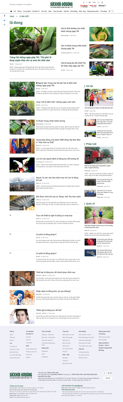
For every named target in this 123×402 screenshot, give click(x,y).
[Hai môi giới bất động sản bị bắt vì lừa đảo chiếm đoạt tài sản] (90, 182)
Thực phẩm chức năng (85, 346)
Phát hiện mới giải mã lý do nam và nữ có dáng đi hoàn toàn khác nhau (99, 226)
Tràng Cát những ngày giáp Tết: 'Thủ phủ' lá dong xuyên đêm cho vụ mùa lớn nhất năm (30, 59)
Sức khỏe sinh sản (84, 355)
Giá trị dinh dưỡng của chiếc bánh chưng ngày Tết (73, 29)
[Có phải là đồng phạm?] (22, 240)
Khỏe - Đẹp (82, 11)
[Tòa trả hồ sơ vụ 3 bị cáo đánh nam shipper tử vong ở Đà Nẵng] (90, 193)
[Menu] (109, 11)
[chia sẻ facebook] (4, 15)
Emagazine (45, 351)
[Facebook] (86, 2)
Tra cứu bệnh (27, 11)
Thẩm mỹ (65, 360)
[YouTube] (90, 2)
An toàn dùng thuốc (31, 349)
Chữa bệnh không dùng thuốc (48, 344)
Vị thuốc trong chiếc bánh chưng (50, 121)
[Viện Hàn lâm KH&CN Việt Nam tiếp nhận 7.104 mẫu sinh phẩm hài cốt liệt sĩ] (90, 122)
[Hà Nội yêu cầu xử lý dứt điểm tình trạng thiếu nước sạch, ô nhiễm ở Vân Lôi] (90, 133)
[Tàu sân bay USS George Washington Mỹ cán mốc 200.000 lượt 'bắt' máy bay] (90, 252)
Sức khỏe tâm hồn (68, 348)
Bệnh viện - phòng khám (48, 337)
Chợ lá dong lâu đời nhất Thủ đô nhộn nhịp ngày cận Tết (73, 64)
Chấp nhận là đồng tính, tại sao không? (53, 291)
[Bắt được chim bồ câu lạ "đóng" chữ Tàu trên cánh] (22, 202)
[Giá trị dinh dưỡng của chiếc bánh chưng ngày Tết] (101, 34)
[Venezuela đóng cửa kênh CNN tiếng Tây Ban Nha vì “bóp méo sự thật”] (22, 146)
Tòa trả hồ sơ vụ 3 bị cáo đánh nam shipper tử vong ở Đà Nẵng (105, 192)
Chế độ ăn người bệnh (85, 340)
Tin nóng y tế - (40, 162)
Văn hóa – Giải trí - (41, 275)
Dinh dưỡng (73, 11)
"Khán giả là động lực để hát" (49, 310)
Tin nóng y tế (13, 346)
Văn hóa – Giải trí (104, 345)
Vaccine (28, 357)
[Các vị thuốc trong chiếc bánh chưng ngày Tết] (101, 51)
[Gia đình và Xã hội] (84, 6)
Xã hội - (12, 64)
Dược (50, 11)
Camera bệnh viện (15, 357)
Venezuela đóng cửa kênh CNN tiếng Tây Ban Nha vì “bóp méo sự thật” (58, 141)
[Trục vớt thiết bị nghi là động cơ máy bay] (22, 221)
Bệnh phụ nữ (66, 340)
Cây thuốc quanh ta (47, 340)
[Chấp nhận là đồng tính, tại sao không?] (22, 297)
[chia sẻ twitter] (4, 20)
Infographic (45, 357)
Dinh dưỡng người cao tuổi (86, 337)
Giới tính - (39, 294)
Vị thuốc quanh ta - (67, 53)
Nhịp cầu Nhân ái (104, 343)
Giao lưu (28, 340)
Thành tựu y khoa (14, 349)
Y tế (14, 11)
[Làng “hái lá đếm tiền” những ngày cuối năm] (22, 108)
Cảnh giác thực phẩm (85, 343)
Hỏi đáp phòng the (84, 352)
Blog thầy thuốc (14, 352)
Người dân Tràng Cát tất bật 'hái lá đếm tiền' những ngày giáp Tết (56, 84)
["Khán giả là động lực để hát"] (22, 316)
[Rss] (111, 373)
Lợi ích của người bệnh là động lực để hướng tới (57, 159)
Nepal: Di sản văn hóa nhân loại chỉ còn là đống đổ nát (57, 178)
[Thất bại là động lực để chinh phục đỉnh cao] (22, 278)
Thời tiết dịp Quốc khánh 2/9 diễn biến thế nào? (99, 108)
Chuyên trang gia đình (105, 348)
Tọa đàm (28, 337)
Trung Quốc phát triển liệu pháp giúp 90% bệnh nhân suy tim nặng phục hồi (105, 241)
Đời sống (101, 350)
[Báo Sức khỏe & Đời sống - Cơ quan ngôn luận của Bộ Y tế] (61, 4)
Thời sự (19, 11)
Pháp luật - (88, 170)
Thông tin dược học (31, 351)
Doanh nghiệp (102, 340)
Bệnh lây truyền (83, 357)
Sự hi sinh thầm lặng (15, 355)
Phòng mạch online (93, 11)
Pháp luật (91, 144)
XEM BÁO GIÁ (79, 386)
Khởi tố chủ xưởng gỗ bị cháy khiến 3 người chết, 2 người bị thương (98, 167)
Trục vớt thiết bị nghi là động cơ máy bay (54, 215)
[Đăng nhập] (102, 2)
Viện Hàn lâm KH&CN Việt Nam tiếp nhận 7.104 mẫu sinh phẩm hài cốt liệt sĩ (105, 121)
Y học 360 (44, 11)
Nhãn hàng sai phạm (104, 337)
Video (43, 354)
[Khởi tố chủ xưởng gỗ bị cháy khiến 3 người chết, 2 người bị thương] (99, 155)
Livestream (29, 342)
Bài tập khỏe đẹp (67, 363)
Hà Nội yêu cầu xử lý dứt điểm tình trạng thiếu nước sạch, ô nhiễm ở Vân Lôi (105, 132)
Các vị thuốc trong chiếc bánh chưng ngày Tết (73, 47)
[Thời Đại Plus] (102, 6)
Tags (12, 16)
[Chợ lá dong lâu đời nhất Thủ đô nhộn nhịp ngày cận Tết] (101, 68)
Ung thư (65, 351)
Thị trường (103, 11)
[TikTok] (83, 2)
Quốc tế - (39, 145)
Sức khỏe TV (35, 11)
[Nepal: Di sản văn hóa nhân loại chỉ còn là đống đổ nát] (22, 183)
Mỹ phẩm (65, 357)
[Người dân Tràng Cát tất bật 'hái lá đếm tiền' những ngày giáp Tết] (22, 89)
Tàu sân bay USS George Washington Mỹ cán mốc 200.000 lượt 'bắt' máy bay (105, 252)
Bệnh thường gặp (67, 337)
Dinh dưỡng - (65, 35)
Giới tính (66, 11)
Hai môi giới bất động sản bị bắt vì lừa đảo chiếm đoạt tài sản (104, 181)
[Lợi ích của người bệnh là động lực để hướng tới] (22, 164)
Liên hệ (108, 378)
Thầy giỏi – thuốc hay (48, 334)
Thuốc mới (29, 354)
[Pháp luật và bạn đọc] (93, 6)
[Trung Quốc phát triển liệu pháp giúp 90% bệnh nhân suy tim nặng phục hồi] (90, 242)
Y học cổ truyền (57, 11)
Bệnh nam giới (67, 343)
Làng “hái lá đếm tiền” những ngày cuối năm (55, 102)
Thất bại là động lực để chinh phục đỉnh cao (55, 272)
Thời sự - (39, 199)
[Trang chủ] (11, 11)
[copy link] (4, 24)
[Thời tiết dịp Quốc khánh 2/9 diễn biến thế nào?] (99, 97)
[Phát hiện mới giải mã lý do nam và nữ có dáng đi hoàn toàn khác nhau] (99, 215)
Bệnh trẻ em (66, 346)
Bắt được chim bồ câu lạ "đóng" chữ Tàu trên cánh (58, 196)
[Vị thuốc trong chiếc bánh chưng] (22, 127)
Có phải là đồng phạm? (46, 234)
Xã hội (89, 86)
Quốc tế (90, 203)
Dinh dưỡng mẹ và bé (85, 334)
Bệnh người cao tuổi (68, 334)
